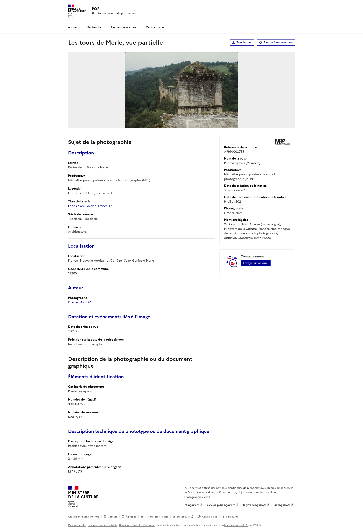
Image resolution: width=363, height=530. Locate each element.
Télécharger (244, 42)
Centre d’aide (209, 516)
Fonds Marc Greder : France (88, 206)
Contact (112, 516)
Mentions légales (77, 525)
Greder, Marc (77, 302)
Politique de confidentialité (102, 525)
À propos (131, 516)
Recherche (94, 27)
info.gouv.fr (191, 505)
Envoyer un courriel (255, 263)
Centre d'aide (155, 27)
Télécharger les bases (156, 516)
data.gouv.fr (282, 505)
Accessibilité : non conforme (83, 516)
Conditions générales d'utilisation (137, 525)
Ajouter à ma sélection (278, 42)
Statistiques (183, 516)
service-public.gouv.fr (221, 505)
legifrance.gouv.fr (254, 505)
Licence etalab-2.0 (234, 525)
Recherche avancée (123, 27)
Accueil (73, 27)
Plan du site (232, 516)
